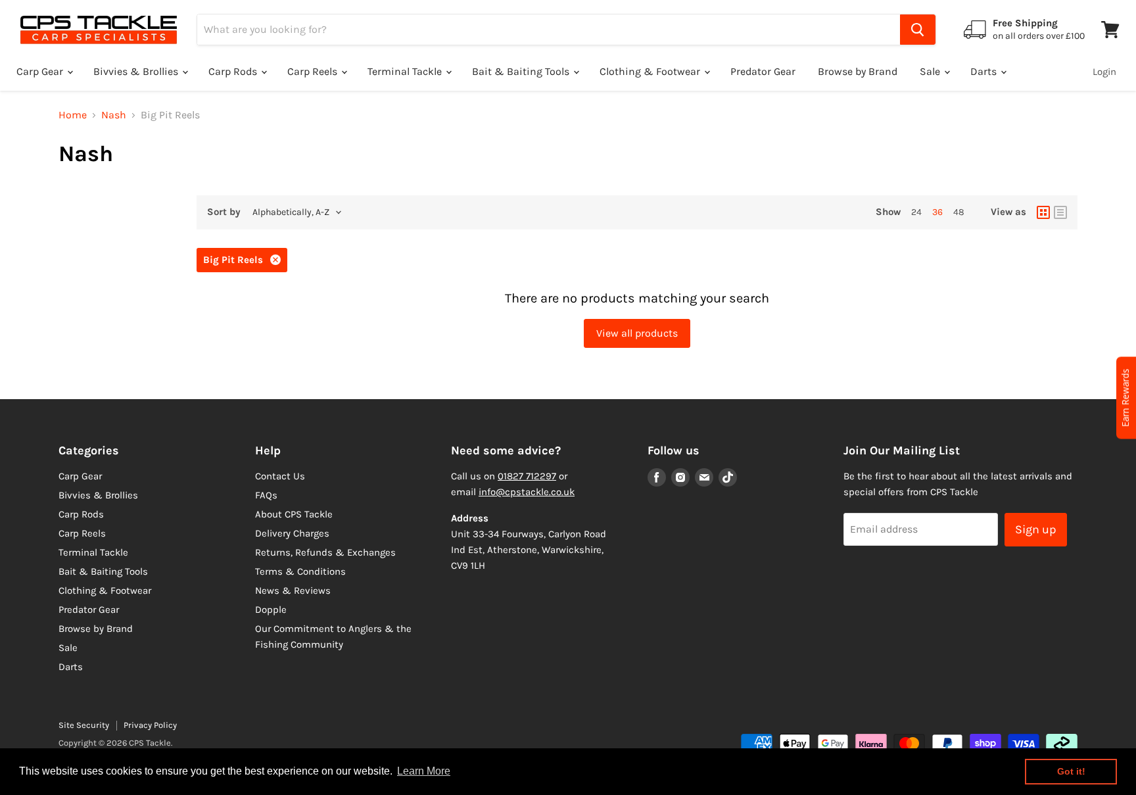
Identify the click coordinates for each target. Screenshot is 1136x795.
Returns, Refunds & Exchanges (325, 552)
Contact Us (280, 476)
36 (937, 212)
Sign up (1035, 529)
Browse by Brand (857, 71)
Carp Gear (41, 71)
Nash (113, 115)
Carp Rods (234, 71)
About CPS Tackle (294, 514)
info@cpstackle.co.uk (527, 492)
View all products (637, 333)
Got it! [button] (1071, 771)
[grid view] (1043, 212)
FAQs (266, 495)
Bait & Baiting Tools (522, 71)
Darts (984, 71)
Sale (931, 71)
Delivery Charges (292, 533)
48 (958, 212)
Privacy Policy (150, 725)
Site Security (84, 725)
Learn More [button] (423, 771)
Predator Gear (762, 71)
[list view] (1060, 212)
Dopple (271, 609)
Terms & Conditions (300, 571)
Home (73, 115)
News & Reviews (293, 590)
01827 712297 (527, 476)
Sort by (224, 212)
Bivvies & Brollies (137, 71)
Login (1104, 72)
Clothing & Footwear (651, 71)
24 (916, 212)
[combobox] (548, 29)
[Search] (917, 29)
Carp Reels (313, 71)
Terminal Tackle (405, 71)
